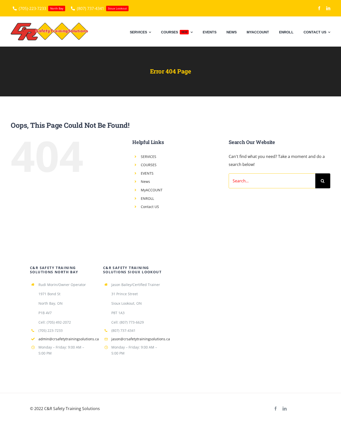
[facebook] (319, 8)
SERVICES (148, 156)
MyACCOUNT (152, 190)
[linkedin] (328, 8)
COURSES (149, 164)
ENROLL (147, 198)
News (145, 181)
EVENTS (147, 173)
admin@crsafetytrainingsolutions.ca (68, 339)
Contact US (150, 206)
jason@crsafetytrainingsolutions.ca (140, 339)
